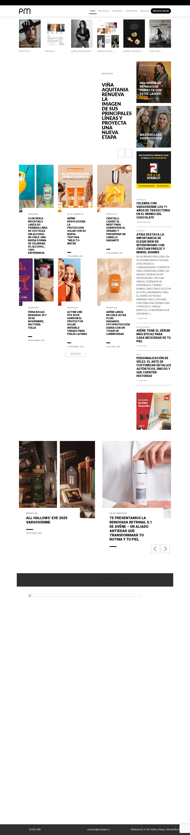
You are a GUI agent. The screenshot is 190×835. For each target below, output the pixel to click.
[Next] (165, 548)
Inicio (92, 11)
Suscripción (131, 11)
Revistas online (161, 11)
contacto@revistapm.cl (98, 829)
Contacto (144, 11)
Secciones (117, 11)
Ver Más (75, 353)
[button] (121, 154)
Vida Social (103, 11)
